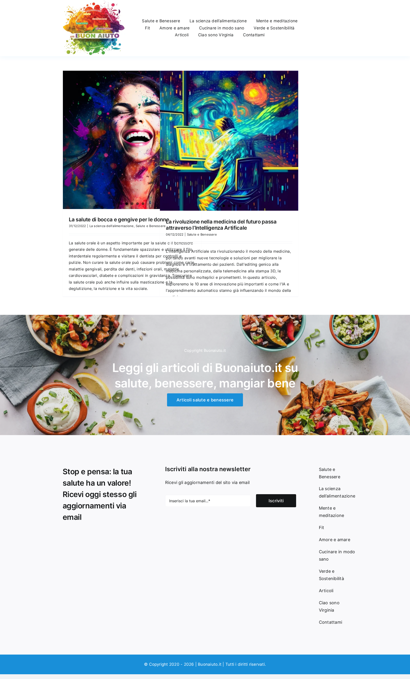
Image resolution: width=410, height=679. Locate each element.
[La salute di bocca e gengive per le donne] (132, 140)
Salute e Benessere (151, 226)
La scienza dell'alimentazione (111, 226)
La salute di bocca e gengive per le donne (119, 219)
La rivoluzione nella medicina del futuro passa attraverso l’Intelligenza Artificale (221, 225)
